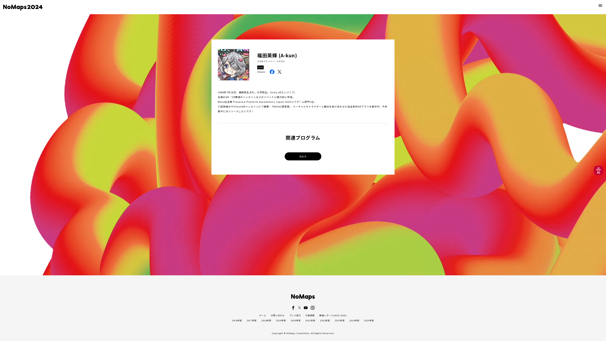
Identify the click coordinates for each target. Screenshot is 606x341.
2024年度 (354, 320)
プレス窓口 (295, 315)
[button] (598, 170)
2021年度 (310, 320)
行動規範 (310, 315)
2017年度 (252, 320)
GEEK (260, 67)
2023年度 (340, 320)
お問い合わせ (278, 315)
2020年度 (296, 320)
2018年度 (266, 320)
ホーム (262, 315)
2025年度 (369, 320)
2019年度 (281, 320)
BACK (303, 156)
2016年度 (237, 320)
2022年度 (325, 320)
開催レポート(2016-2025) (333, 315)
